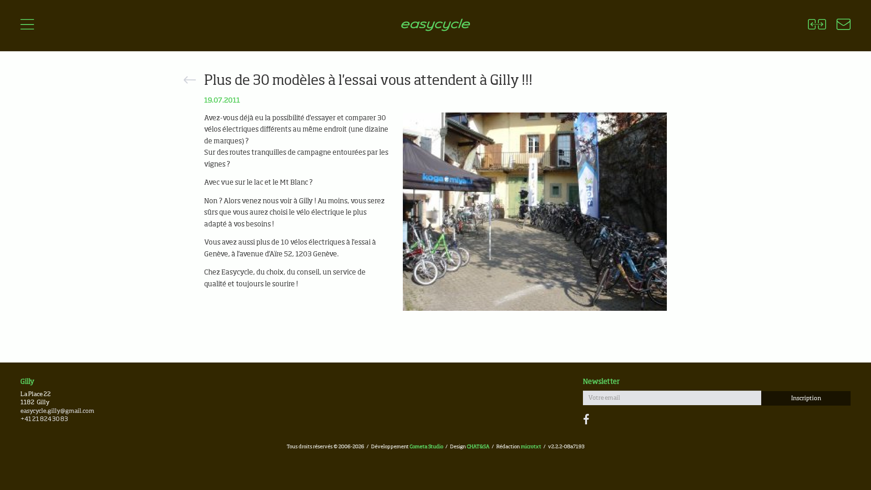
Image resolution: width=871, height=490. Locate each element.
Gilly (27, 381)
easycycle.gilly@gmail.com (57, 411)
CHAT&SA (478, 446)
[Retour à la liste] (190, 81)
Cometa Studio (426, 446)
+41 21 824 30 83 (44, 419)
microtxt (531, 446)
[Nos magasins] (838, 26)
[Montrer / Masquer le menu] (27, 26)
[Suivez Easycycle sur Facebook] (586, 420)
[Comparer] (817, 26)
